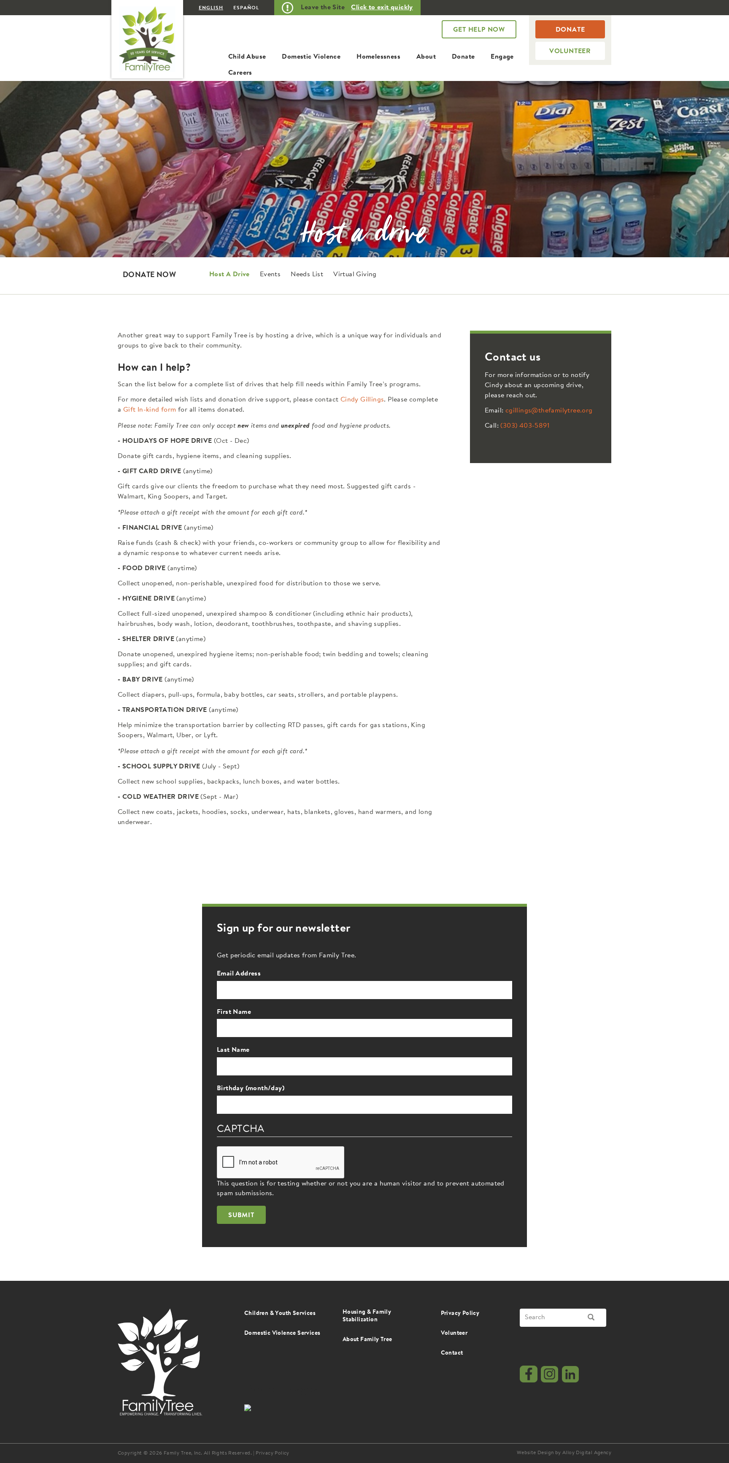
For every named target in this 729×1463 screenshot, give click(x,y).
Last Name (233, 1050)
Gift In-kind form (149, 410)
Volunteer (570, 51)
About (426, 57)
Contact (452, 1353)
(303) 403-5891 (524, 426)
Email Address (239, 973)
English (211, 8)
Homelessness (378, 57)
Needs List (307, 274)
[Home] (147, 39)
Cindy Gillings (362, 399)
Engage (502, 57)
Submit (241, 1215)
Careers (240, 73)
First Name (234, 1012)
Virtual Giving (355, 274)
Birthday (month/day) (250, 1088)
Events (270, 274)
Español (246, 8)
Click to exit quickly (382, 7)
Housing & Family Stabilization (367, 1316)
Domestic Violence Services (282, 1333)
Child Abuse (247, 57)
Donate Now (149, 275)
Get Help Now (479, 30)
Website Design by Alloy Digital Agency (564, 1452)
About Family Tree (367, 1340)
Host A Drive (229, 274)
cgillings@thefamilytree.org (549, 410)
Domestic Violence (311, 57)
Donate (463, 57)
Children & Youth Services (280, 1314)
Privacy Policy (460, 1314)
